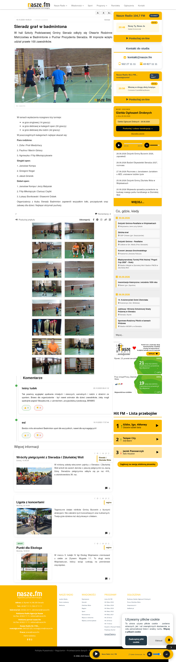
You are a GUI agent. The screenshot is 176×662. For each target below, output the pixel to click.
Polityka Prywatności (44, 650)
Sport (90, 5)
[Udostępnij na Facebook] (95, 453)
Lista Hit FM (108, 599)
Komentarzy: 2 (104, 213)
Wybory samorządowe (89, 621)
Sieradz (84, 602)
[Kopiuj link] (106, 453)
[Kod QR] (108, 453)
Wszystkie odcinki (137, 133)
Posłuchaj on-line (139, 38)
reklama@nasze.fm (38, 616)
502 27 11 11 (129, 64)
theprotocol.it (131, 605)
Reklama (62, 605)
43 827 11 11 (150, 64)
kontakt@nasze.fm (140, 57)
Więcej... (137, 202)
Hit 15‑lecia (108, 624)
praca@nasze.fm (32, 632)
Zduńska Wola (86, 605)
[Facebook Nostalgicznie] (29, 639)
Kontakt (141, 5)
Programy (101, 5)
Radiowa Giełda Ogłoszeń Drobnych (139, 599)
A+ (109, 12)
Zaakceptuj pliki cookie (136, 640)
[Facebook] (27, 639)
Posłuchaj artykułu (27, 219)
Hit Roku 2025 (109, 602)
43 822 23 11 (26, 610)
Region (84, 608)
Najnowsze (85, 599)
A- (98, 12)
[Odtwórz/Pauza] (96, 654)
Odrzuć (158, 640)
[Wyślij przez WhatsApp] (100, 453)
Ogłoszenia (129, 5)
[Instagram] (31, 639)
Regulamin (60, 650)
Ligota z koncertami (30, 502)
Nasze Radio (60, 5)
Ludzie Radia (63, 599)
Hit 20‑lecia (108, 621)
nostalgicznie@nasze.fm (43, 628)
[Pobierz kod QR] (110, 219)
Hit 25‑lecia (108, 617)
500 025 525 (27, 628)
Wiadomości (76, 5)
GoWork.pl (130, 608)
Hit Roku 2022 (109, 611)
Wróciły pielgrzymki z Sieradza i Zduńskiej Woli (50, 457)
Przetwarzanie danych (77, 650)
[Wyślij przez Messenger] (97, 453)
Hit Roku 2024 (109, 605)
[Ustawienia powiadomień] (169, 640)
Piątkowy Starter (110, 630)
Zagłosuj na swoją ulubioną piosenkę (137, 464)
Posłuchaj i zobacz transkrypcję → (138, 128)
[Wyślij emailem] (103, 453)
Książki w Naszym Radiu (112, 627)
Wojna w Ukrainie (87, 617)
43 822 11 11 (25, 616)
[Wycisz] (149, 654)
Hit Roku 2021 (109, 614)
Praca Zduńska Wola (134, 602)
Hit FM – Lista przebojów (135, 413)
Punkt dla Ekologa (29, 547)
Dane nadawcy (30, 635)
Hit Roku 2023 (109, 608)
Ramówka (115, 5)
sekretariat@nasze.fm (41, 610)
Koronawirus (86, 614)
